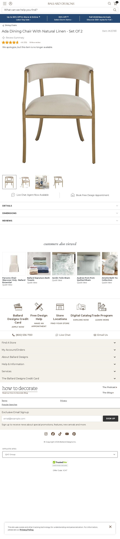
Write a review (35, 42)
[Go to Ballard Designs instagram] (46, 434)
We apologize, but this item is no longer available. (27, 47)
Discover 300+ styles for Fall (99, 20)
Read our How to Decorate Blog (15, 393)
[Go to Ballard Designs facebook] (53, 434)
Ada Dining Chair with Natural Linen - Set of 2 (42, 31)
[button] (5, 3)
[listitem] (9, 182)
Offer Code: (58, 470)
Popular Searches (9, 404)
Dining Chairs (11, 25)
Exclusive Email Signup (15, 412)
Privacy (63, 400)
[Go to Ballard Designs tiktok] (60, 434)
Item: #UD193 (109, 31)
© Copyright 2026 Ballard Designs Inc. (60, 442)
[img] (60, 113)
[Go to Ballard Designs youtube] (67, 434)
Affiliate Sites (9, 449)
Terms (4, 400)
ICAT (65, 470)
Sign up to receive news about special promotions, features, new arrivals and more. (44, 424)
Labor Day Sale (22, 20)
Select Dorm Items (62, 20)
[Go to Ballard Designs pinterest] (74, 434)
